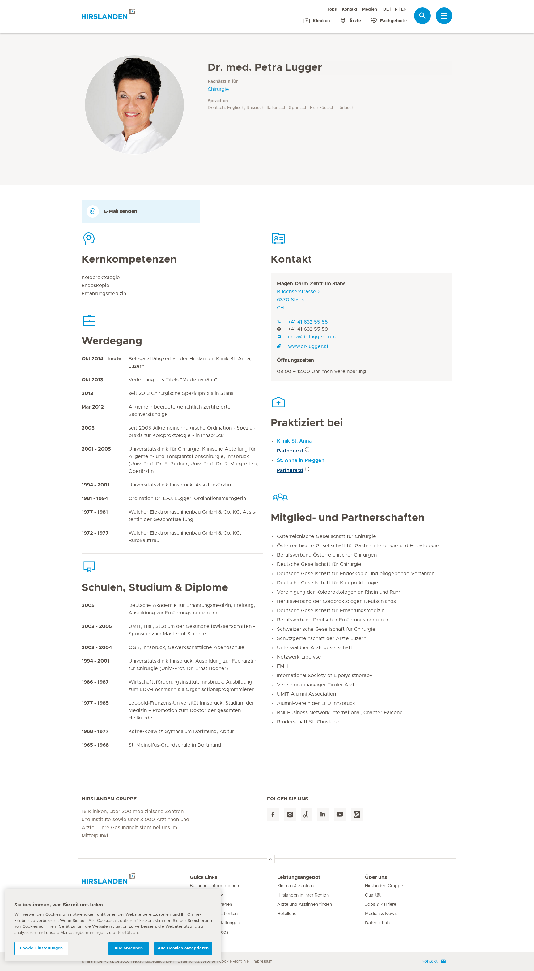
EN (404, 9)
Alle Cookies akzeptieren (183, 948)
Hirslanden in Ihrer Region (303, 895)
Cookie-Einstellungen (41, 948)
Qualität (373, 895)
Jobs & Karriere (380, 904)
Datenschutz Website (196, 961)
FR (394, 9)
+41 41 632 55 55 (308, 322)
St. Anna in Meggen (300, 460)
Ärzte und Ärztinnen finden (304, 904)
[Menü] (444, 15)
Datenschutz (378, 923)
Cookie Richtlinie (234, 961)
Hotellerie (286, 914)
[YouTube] (340, 814)
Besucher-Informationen (214, 886)
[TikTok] (306, 814)
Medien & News (381, 914)
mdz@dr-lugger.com (312, 336)
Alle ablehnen (128, 948)
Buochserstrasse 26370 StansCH (298, 299)
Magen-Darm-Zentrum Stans (311, 283)
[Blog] (357, 814)
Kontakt (349, 9)
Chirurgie (218, 89)
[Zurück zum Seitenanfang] (270, 859)
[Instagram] (290, 814)
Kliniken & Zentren (295, 886)
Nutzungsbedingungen (153, 961)
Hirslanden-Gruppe (384, 886)
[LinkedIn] (323, 814)
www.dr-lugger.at (308, 346)
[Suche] (422, 16)
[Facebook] (273, 814)
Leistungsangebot (298, 877)
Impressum (263, 961)
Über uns (376, 877)
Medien (369, 9)
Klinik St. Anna (294, 441)
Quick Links (203, 877)
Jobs (332, 9)
